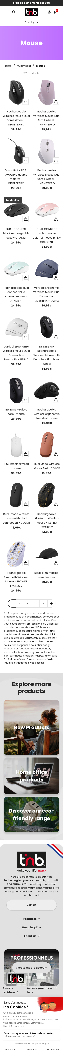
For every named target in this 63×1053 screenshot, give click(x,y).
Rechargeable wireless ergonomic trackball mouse (47, 414)
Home (8, 66)
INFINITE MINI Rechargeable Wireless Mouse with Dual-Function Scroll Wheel (46, 355)
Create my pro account (31, 967)
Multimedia (24, 66)
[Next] (51, 603)
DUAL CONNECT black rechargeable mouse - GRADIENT (16, 233)
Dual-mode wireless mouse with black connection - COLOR (16, 518)
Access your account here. (42, 990)
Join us (31, 905)
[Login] (49, 12)
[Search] (13, 12)
